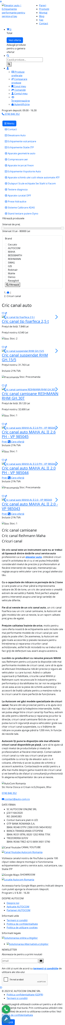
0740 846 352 (12, 114)
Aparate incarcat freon (20, 165)
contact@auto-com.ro (17, 799)
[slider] (32, 228)
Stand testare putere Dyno (22, 213)
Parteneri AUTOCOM (18, 910)
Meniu (10, 123)
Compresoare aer (17, 159)
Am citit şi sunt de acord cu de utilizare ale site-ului (32, 970)
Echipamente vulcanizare (21, 141)
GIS (10, 266)
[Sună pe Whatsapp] (1, 987)
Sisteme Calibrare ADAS (21, 207)
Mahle (11, 273)
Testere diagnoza (17, 189)
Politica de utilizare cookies (22, 927)
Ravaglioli (13, 280)
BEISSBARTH (15, 255)
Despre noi (13, 903)
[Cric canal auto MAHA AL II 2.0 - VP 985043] (27, 499)
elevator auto (34, 557)
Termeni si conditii (17, 920)
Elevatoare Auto (16, 135)
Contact (12, 129)
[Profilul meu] (8, 68)
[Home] (8, 292)
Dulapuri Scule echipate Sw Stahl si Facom (31, 183)
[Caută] (9, 64)
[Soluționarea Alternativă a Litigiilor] (28, 944)
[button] (56, 317)
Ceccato (12, 244)
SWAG (11, 262)
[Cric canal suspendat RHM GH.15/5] (23, 350)
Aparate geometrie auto (21, 153)
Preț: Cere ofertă (13, 441)
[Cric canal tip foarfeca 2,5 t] (18, 317)
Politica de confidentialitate (22, 924)
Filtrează (14, 284)
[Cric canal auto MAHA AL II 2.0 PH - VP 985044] (29, 463)
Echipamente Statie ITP (20, 147)
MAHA (11, 251)
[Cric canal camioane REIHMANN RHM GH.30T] (29, 389)
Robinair (13, 269)
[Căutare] (8, 55)
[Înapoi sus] (1, 1)
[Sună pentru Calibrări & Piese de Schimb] (6, 1019)
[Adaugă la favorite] (3, 313)
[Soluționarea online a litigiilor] (20, 937)
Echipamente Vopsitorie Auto (24, 171)
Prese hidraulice (16, 201)
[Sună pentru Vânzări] (6, 1009)
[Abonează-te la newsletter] (41, 961)
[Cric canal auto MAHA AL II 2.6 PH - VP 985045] (29, 427)
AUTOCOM (14, 248)
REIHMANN (14, 259)
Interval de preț (11, 224)
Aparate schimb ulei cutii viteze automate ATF (33, 177)
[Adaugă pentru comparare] (6, 313)
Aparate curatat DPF (19, 195)
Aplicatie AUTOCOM (18, 906)
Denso (11, 277)
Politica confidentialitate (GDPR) (25, 994)
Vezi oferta (15, 40)
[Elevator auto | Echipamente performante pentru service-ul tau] (16, 11)
